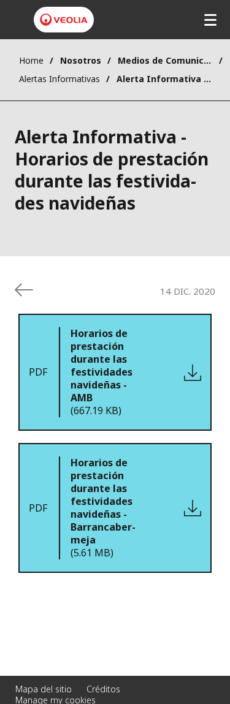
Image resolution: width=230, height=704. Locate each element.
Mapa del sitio (43, 689)
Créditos (103, 689)
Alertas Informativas (59, 79)
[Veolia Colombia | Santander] (64, 19)
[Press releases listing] (24, 290)
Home (31, 60)
